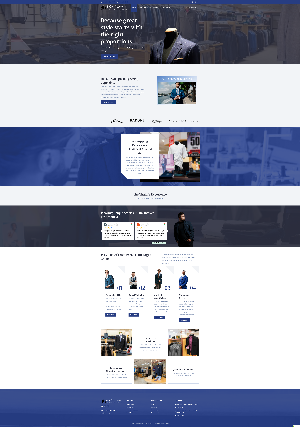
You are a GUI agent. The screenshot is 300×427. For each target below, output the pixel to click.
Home (134, 7)
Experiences (154, 7)
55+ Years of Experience (150, 340)
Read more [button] (106, 237)
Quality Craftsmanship (183, 369)
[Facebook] (192, 2)
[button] (167, 231)
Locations (165, 7)
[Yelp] (198, 2)
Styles (140, 7)
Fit (145, 7)
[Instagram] (195, 2)
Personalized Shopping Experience (116, 369)
